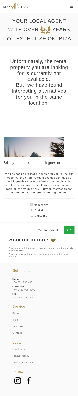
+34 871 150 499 (22, 282)
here (36, 188)
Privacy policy (21, 356)
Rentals (17, 313)
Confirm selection (49, 230)
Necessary (40, 205)
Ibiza (15, 320)
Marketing (40, 215)
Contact (17, 333)
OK (69, 230)
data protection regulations (49, 192)
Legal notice (19, 349)
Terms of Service (22, 362)
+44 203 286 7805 (23, 297)
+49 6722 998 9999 (23, 290)
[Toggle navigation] (71, 6)
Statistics (40, 210)
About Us (18, 326)
